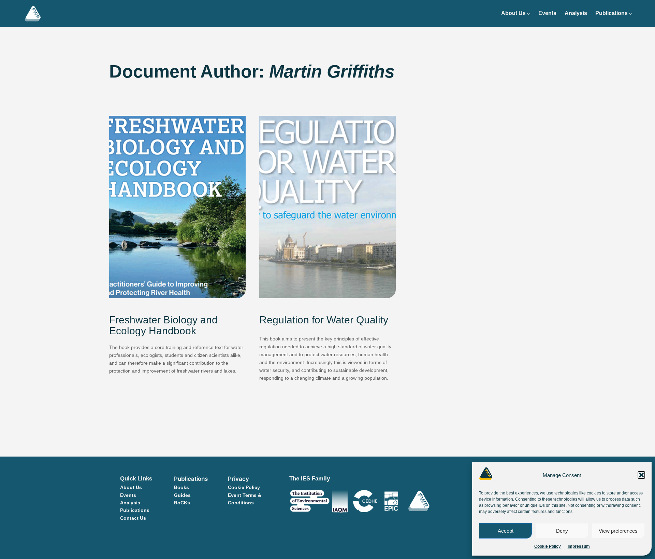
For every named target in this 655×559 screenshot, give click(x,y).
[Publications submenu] (630, 13)
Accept (505, 531)
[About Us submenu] (528, 13)
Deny (562, 531)
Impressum (579, 546)
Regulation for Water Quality (323, 320)
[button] (641, 475)
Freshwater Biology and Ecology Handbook (163, 326)
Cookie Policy (547, 546)
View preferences (618, 531)
